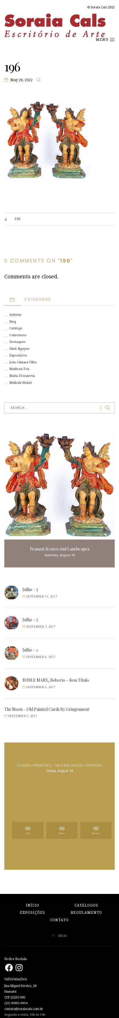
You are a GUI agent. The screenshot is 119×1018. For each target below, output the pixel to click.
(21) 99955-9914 (15, 1003)
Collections (17, 335)
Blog (12, 322)
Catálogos (86, 905)
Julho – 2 (30, 619)
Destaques (17, 342)
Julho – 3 (30, 589)
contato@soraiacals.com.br (23, 1009)
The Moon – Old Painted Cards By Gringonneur (47, 709)
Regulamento (86, 913)
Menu (102, 40)
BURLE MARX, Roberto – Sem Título (56, 680)
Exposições (18, 355)
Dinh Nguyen (19, 349)
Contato (59, 920)
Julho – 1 (30, 650)
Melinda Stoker (20, 383)
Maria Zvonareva (22, 376)
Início (32, 905)
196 (17, 219)
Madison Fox (19, 369)
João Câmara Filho (23, 362)
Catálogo (16, 328)
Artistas (15, 315)
